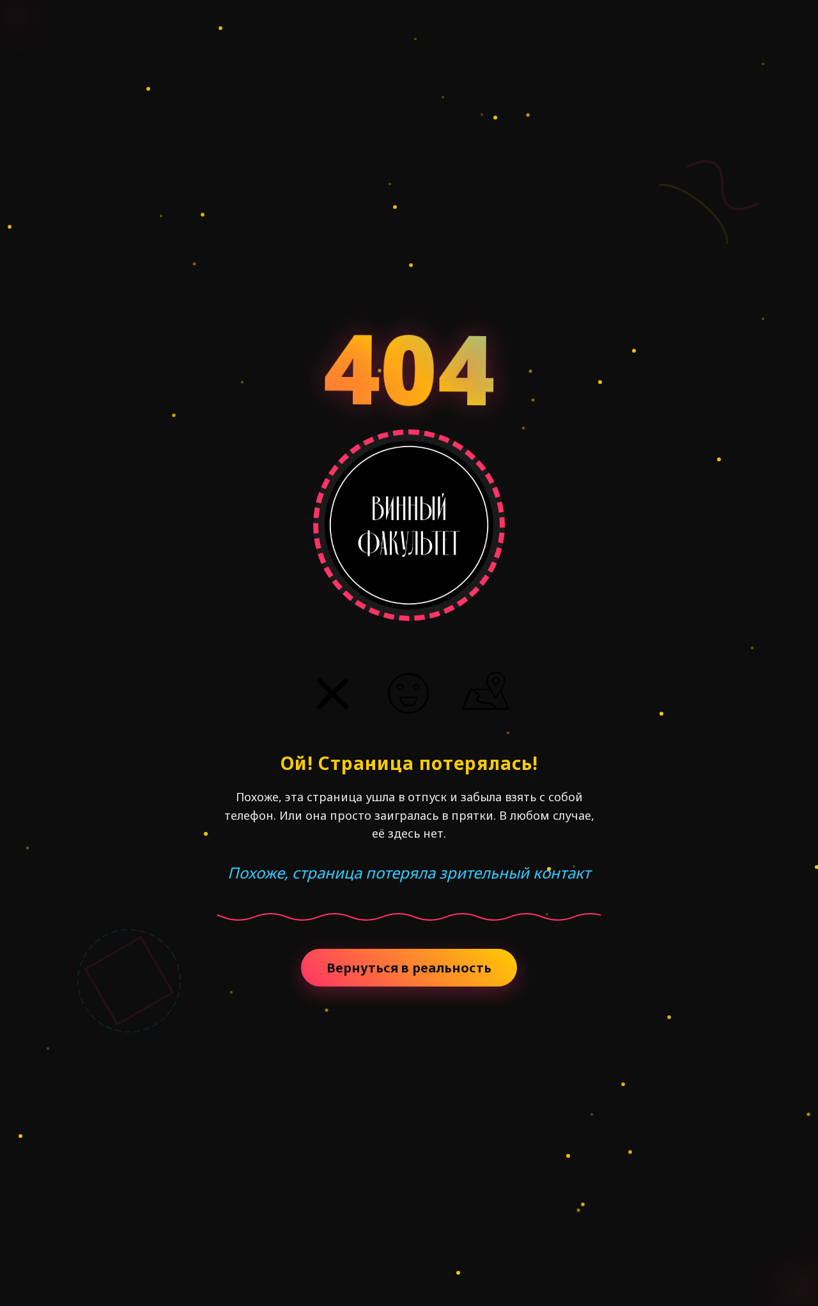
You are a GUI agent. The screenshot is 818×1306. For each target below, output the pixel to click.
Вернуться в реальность (409, 967)
